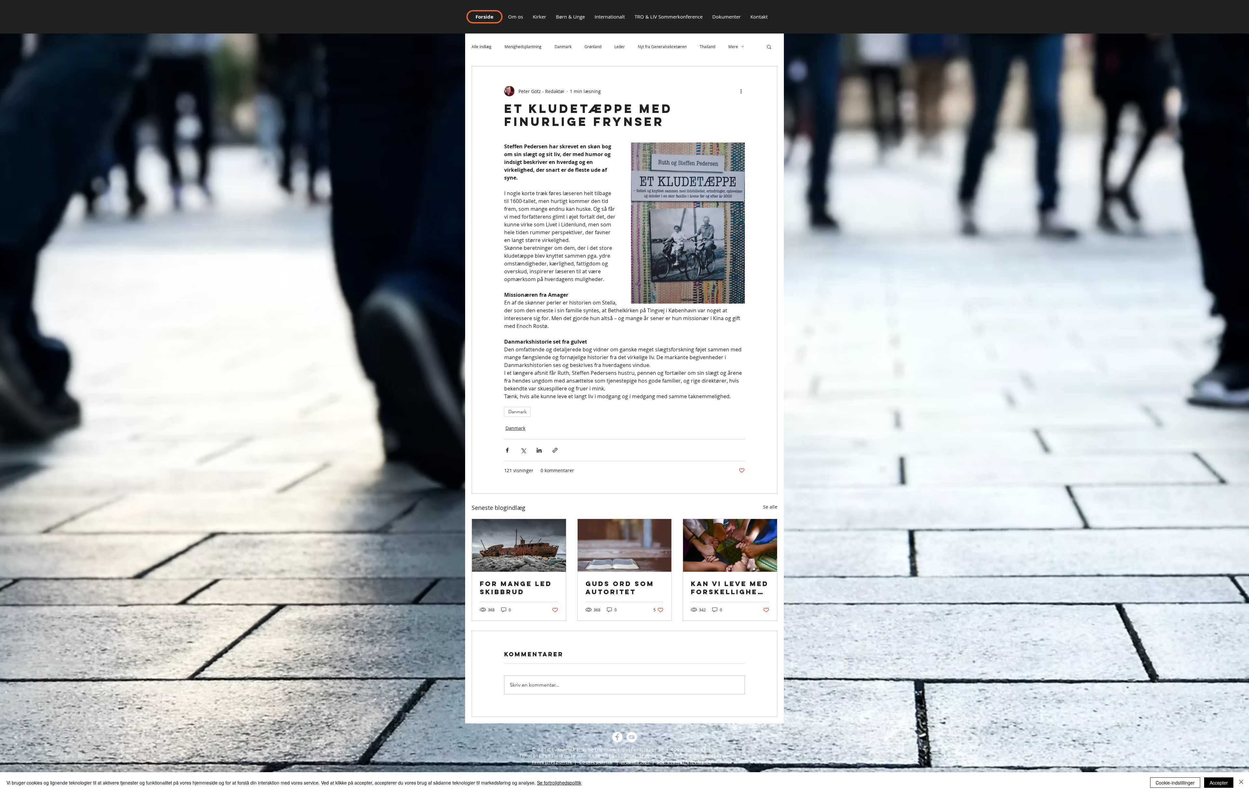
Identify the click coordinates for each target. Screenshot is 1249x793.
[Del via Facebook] (507, 450)
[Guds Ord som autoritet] (625, 545)
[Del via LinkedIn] (539, 450)
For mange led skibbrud (516, 588)
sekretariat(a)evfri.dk (683, 762)
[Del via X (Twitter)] (523, 450)
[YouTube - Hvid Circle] (631, 737)
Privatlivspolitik (552, 762)
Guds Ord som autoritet (619, 588)
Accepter (1219, 782)
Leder (619, 46)
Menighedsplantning (523, 46)
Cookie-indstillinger (1175, 782)
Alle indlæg (481, 46)
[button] (758, 16)
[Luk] (1241, 782)
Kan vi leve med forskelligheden (730, 588)
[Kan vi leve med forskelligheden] (730, 545)
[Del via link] (555, 450)
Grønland (592, 46)
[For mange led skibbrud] (519, 545)
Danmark (563, 46)
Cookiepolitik (595, 762)
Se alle (770, 507)
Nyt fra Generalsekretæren (662, 46)
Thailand (707, 46)
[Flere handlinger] (741, 91)
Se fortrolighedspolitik (559, 782)
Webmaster (635, 762)
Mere (733, 46)
